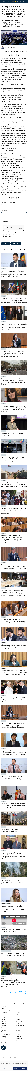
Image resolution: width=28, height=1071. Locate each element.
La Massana (4, 1041)
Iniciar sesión (24, 1)
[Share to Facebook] (9, 55)
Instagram (10, 1060)
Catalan (13, 1)
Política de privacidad (11, 1057)
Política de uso (20, 1057)
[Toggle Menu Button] (26, 1)
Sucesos (18, 1019)
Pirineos (3, 1030)
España (3, 1028)
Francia (18, 1028)
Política (18, 1012)
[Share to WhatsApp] (14, 55)
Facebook (21, 1060)
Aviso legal (3, 1057)
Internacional (20, 1025)
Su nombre (4, 204)
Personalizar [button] (4, 1068)
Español (15, 1)
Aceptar (23, 1068)
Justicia (18, 1023)
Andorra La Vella (6, 1034)
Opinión (3, 1019)
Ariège (18, 1030)
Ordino (18, 1041)
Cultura (3, 1015)
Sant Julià (4, 1043)
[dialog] (14, 1066)
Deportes (3, 1025)
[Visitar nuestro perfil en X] (21, 2)
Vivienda (3, 1023)
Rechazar (16, 1068)
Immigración (5, 1017)
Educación (19, 1021)
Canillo (18, 1034)
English (18, 1)
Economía (4, 1012)
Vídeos (3, 1004)
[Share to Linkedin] (16, 55)
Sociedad (3, 1021)
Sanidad (18, 1017)
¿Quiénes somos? (19, 1004)
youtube (14, 1060)
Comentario (4, 210)
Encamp (3, 1037)
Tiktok (17, 1060)
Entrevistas (19, 1015)
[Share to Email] (18, 55)
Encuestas (4, 1006)
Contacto (3, 1008)
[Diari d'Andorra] (6, 1)
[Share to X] (12, 55)
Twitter (7, 1060)
